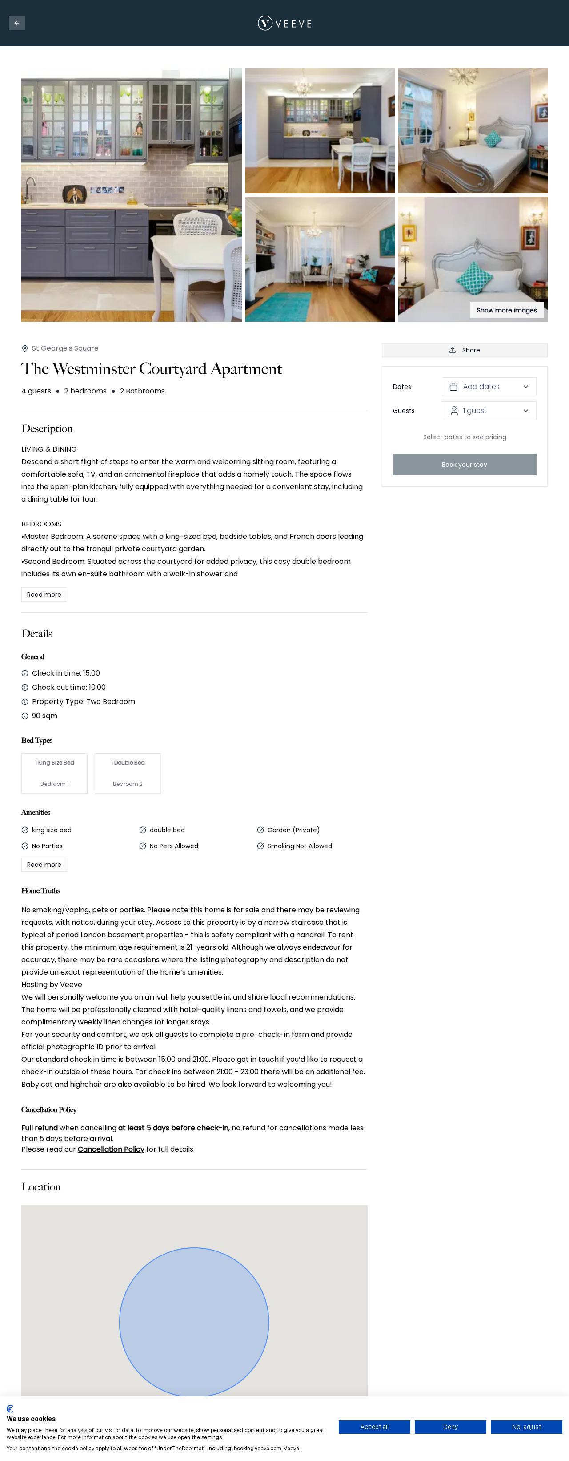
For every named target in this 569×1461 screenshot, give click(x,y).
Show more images (507, 310)
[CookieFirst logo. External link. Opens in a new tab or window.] (10, 1409)
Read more (44, 594)
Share (471, 350)
